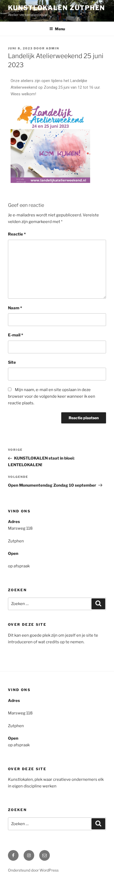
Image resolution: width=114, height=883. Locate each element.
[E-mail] (44, 855)
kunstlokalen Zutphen (56, 8)
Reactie (17, 234)
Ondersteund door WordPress (33, 870)
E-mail (15, 335)
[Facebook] (13, 855)
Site (12, 362)
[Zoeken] (98, 604)
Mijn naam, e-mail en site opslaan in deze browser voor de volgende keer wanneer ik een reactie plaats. (51, 396)
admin (52, 48)
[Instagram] (29, 855)
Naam (15, 308)
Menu (60, 29)
